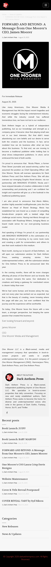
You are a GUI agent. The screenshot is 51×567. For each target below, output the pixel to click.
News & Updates (16, 14)
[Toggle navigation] (46, 5)
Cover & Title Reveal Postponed (20, 489)
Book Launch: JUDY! (14, 428)
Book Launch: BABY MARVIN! (19, 439)
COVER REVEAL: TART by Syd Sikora (22, 500)
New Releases (10, 526)
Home (4, 14)
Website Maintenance (15, 478)
